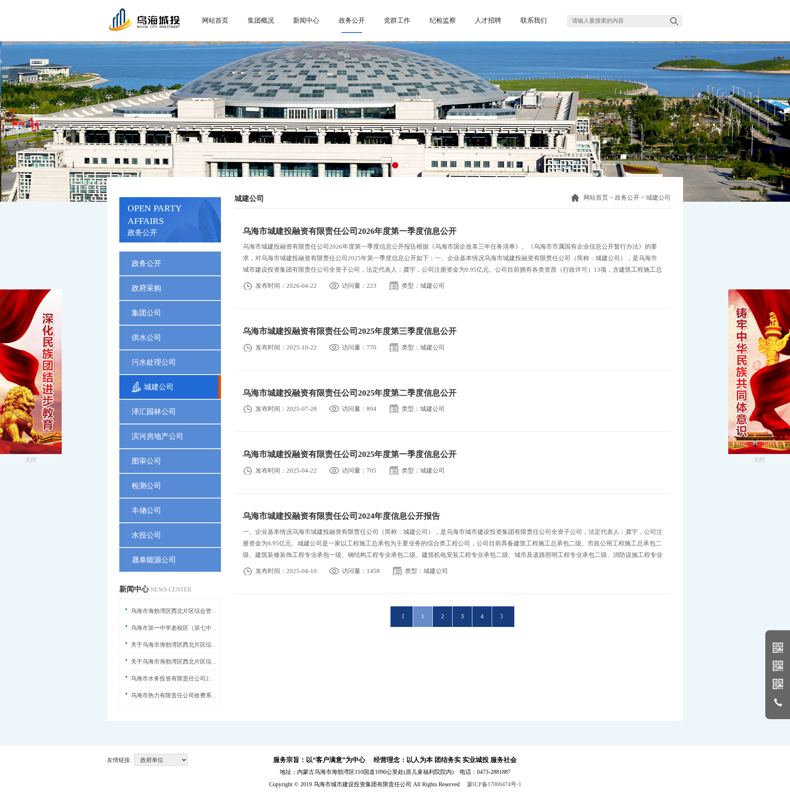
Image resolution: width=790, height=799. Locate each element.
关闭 (31, 460)
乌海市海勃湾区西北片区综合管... (173, 611)
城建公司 (658, 197)
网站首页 (595, 197)
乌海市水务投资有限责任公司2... (172, 679)
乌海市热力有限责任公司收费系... (173, 695)
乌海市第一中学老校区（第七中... (173, 628)
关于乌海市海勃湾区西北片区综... (173, 645)
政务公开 (627, 197)
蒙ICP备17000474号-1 (494, 784)
